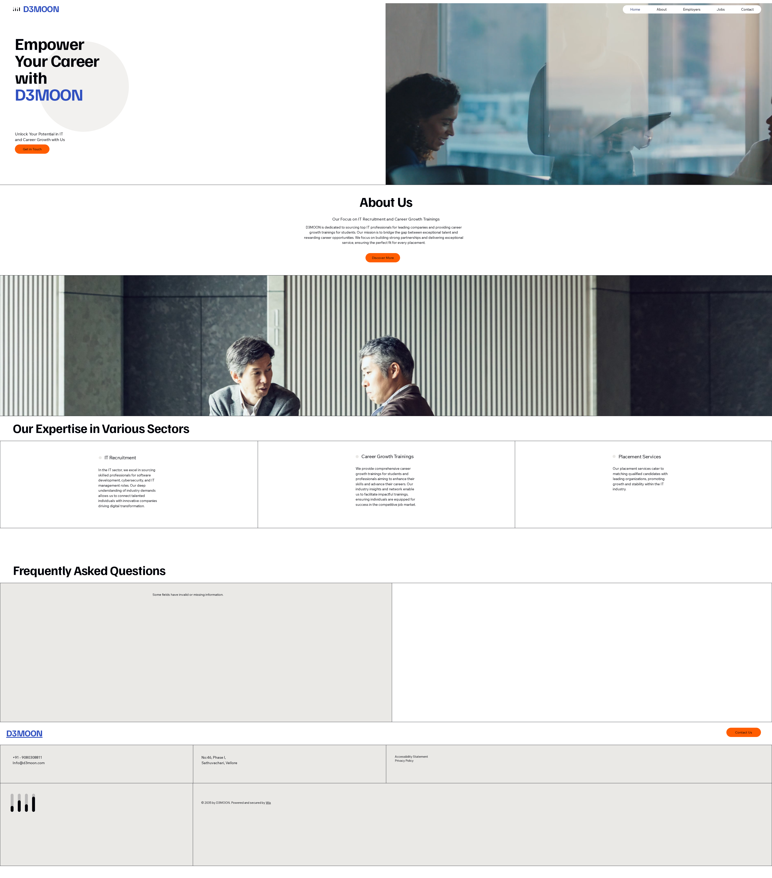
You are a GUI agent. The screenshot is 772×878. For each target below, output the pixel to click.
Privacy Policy (404, 761)
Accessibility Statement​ (411, 756)
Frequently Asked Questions (89, 570)
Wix (268, 803)
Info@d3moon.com (29, 763)
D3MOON (41, 8)
